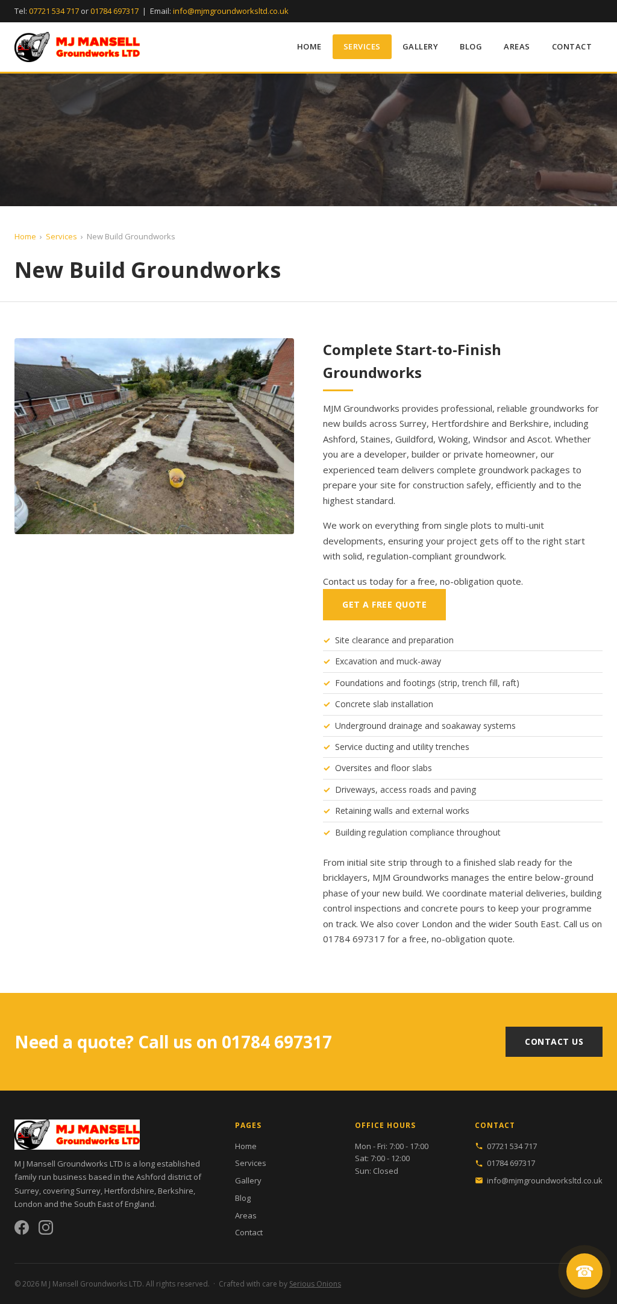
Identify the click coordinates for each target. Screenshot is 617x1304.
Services (362, 46)
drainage (405, 725)
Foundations (359, 682)
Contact (572, 46)
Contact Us (554, 1041)
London (437, 924)
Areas (517, 46)
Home (309, 46)
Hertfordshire (460, 423)
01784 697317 (114, 10)
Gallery (420, 46)
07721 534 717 (54, 10)
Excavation (356, 661)
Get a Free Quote (384, 604)
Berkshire (529, 423)
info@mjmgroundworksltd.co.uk (231, 10)
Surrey (413, 423)
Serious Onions (315, 1284)
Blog (471, 46)
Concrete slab (362, 704)
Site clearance (362, 640)
